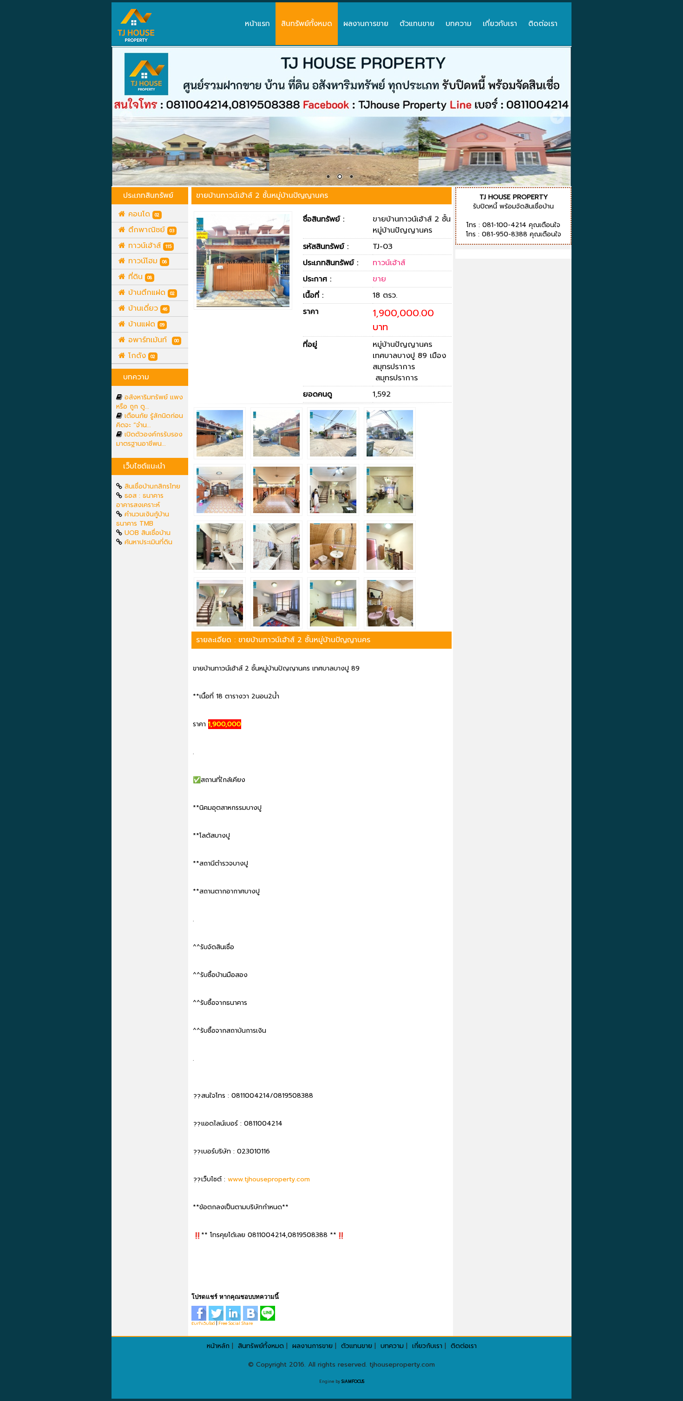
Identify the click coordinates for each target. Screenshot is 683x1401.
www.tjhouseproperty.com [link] (269, 1179)
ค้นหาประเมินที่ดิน (148, 542)
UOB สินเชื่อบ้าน (148, 533)
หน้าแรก (257, 23)
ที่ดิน (138, 276)
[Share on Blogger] (251, 1313)
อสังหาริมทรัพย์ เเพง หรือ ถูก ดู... (149, 401)
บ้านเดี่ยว (146, 308)
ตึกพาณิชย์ (149, 229)
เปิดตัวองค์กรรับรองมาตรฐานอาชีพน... (149, 439)
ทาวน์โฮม (146, 261)
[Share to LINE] (268, 1313)
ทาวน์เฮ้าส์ (148, 245)
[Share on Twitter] (217, 1313)
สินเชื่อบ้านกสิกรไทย (152, 486)
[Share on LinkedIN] (234, 1313)
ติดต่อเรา (543, 23)
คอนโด (142, 214)
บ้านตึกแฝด (150, 292)
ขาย (379, 279)
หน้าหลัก (218, 1346)
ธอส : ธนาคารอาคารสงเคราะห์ (140, 500)
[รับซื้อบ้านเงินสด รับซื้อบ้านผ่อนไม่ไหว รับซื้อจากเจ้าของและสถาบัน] (136, 25)
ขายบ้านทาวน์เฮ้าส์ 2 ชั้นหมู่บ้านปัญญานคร (262, 195)
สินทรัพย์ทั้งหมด (306, 23)
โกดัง (140, 355)
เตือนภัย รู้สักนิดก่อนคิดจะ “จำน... (149, 420)
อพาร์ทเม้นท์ (152, 339)
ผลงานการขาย (365, 23)
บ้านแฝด (144, 324)
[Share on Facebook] (200, 1313)
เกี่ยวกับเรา (500, 23)
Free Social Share (235, 1323)
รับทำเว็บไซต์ (203, 1323)
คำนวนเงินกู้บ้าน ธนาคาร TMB (142, 518)
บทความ (459, 23)
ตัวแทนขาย (417, 23)
